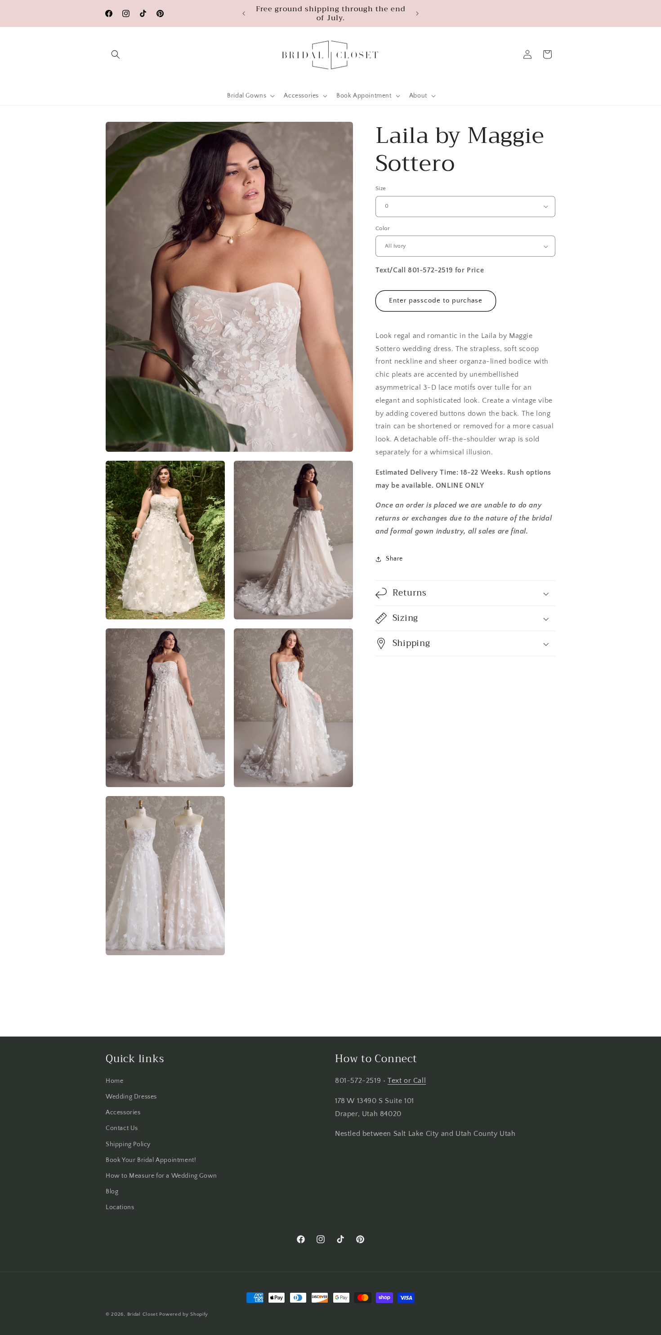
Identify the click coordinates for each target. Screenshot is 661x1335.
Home (114, 1081)
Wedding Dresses (131, 1096)
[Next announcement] (417, 13)
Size (380, 188)
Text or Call (407, 1081)
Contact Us (122, 1128)
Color (382, 228)
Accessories (123, 1112)
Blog (112, 1191)
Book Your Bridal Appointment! (151, 1160)
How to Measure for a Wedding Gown (161, 1175)
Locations (120, 1207)
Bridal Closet (142, 1314)
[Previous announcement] (244, 13)
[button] (115, 54)
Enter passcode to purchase (435, 301)
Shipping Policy (128, 1144)
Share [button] (394, 559)
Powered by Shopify (183, 1314)
